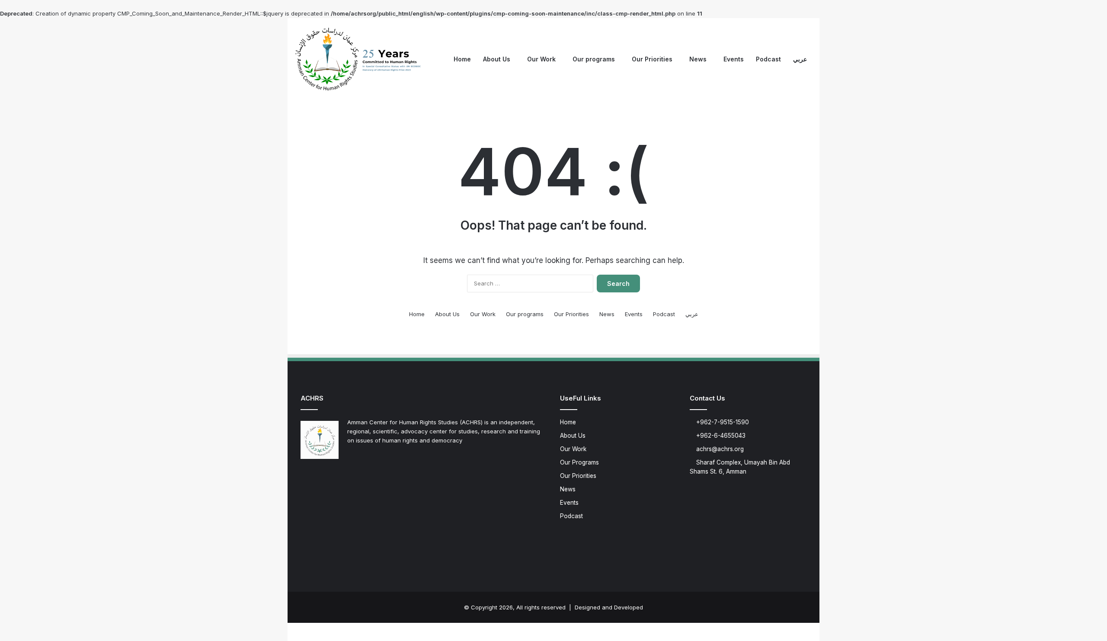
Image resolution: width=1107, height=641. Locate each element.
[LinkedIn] (326, 477)
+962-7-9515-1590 (721, 422)
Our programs (594, 59)
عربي (800, 59)
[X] (316, 477)
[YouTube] (337, 477)
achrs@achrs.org (719, 448)
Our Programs (579, 462)
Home (462, 59)
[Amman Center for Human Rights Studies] (359, 59)
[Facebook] (306, 477)
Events (733, 59)
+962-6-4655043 (719, 435)
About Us (496, 59)
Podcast (768, 59)
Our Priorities (652, 59)
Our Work (541, 59)
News (698, 59)
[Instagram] (347, 477)
